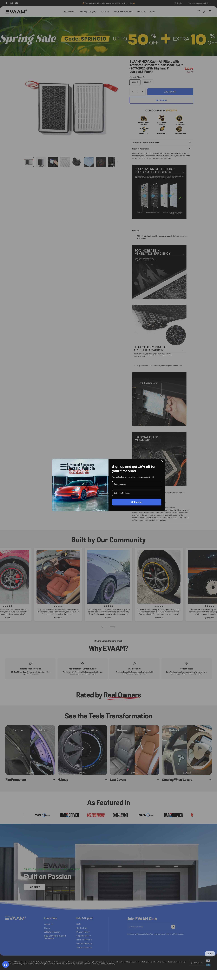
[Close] (162, 461)
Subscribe (136, 502)
